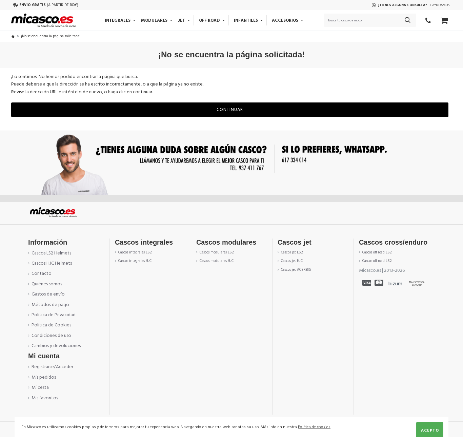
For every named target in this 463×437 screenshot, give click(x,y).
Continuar (230, 110)
